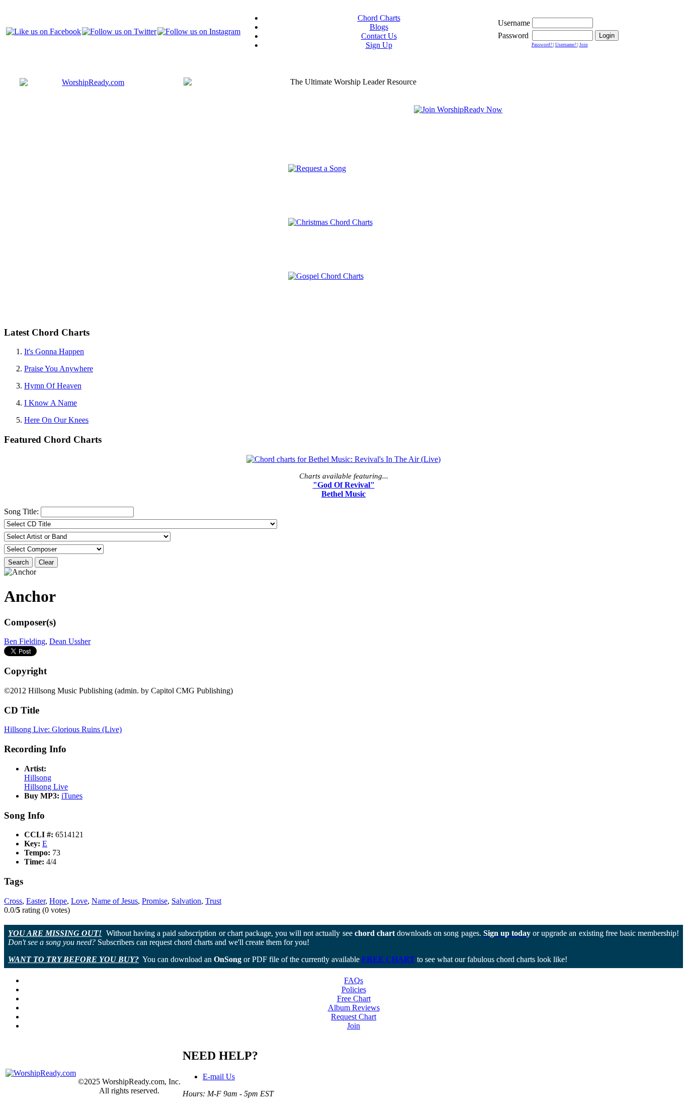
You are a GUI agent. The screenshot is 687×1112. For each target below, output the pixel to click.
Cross (13, 901)
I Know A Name (50, 403)
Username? (566, 44)
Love (79, 901)
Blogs (379, 27)
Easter (35, 901)
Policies (353, 989)
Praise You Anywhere (58, 368)
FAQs (353, 980)
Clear (46, 562)
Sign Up (379, 45)
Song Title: (22, 511)
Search (18, 562)
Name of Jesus (115, 901)
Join (583, 44)
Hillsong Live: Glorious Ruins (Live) (63, 729)
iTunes (71, 795)
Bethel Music (343, 494)
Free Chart (354, 998)
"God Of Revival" (344, 485)
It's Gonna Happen (54, 351)
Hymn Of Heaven (52, 385)
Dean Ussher (70, 641)
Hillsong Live (46, 786)
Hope (58, 901)
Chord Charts (379, 18)
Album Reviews (354, 1007)
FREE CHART (388, 959)
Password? (542, 44)
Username (514, 23)
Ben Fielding (24, 641)
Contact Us (379, 36)
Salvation (186, 901)
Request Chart (353, 1016)
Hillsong (37, 777)
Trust (213, 901)
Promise (154, 901)
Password (513, 35)
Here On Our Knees (56, 420)
